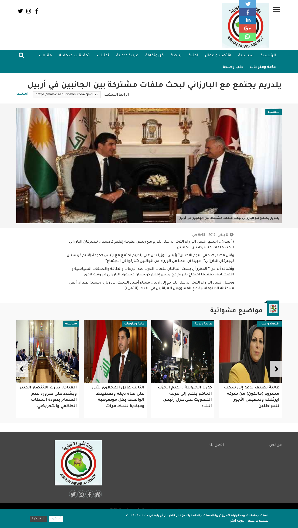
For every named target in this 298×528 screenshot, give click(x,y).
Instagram (28, 11)
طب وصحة (233, 67)
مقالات (45, 55)
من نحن (275, 445)
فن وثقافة (154, 55)
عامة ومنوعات (263, 67)
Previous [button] (276, 369)
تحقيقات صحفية (74, 55)
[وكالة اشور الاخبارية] (76, 462)
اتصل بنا (216, 445)
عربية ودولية (127, 55)
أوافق (56, 519)
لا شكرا (38, 519)
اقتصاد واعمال (218, 55)
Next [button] (22, 369)
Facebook (37, 11)
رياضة (176, 55)
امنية (193, 55)
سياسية (246, 55)
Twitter (20, 11)
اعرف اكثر (238, 521)
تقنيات (103, 55)
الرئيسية (268, 55)
